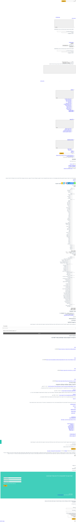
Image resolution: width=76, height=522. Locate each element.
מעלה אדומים (68, 224)
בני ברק (69, 205)
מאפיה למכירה (68, 286)
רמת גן (69, 239)
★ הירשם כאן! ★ (65, 45)
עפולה (69, 227)
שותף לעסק (69, 148)
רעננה (69, 240)
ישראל (71, 199)
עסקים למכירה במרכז (66, 296)
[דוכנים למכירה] (72, 515)
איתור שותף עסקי (68, 103)
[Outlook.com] (67, 183)
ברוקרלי (65, 450)
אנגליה (71, 193)
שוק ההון (70, 304)
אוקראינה (68, 190)
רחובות (69, 237)
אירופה (71, 189)
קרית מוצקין (68, 235)
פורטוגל (71, 248)
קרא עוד (74, 180)
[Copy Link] (62, 183)
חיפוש (72, 309)
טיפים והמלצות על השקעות (68, 168)
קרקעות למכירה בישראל (67, 130)
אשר (72, 308)
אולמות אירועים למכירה (66, 278)
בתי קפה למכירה (67, 279)
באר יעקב (68, 202)
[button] (66, 41)
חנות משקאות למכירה (66, 285)
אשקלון (69, 201)
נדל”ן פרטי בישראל (68, 128)
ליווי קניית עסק (69, 107)
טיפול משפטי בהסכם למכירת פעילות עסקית (69, 390)
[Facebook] (73, 183)
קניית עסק (69, 150)
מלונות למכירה (68, 289)
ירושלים (69, 218)
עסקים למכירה (71, 110)
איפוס (74, 308)
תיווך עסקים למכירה (68, 98)
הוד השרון (68, 210)
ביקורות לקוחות (73, 409)
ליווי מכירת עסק (68, 108)
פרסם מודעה (74, 18)
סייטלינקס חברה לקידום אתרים (56, 450)
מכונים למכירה (68, 287)
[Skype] (64, 183)
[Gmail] (66, 183)
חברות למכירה (68, 283)
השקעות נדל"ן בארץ (67, 258)
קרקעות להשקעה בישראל (67, 131)
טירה (69, 217)
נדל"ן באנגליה (66, 266)
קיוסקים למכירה (67, 302)
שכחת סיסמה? (71, 42)
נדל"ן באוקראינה (65, 265)
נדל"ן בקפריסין (66, 270)
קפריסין (71, 249)
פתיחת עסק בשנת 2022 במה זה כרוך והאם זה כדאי (67, 395)
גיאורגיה (69, 191)
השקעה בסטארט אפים (66, 281)
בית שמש (68, 204)
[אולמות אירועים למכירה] (72, 514)
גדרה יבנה (68, 209)
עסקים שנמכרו (71, 111)
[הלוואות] (72, 516)
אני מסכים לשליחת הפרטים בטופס (9, 330)
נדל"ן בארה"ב (66, 267)
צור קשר (72, 152)
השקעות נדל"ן (70, 257)
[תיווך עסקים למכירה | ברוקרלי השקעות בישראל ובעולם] (68, 9)
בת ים (69, 206)
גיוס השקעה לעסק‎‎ (68, 105)
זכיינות (69, 282)
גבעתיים (69, 208)
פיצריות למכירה (67, 299)
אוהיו (69, 195)
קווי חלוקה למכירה (67, 301)
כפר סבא (68, 219)
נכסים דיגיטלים (70, 275)
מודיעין (69, 222)
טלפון (73, 61)
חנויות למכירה (68, 284)
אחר (71, 188)
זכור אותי (70, 44)
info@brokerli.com (72, 417)
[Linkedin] (69, 183)
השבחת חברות (72, 165)
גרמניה (69, 192)
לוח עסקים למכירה (73, 434)
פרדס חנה (68, 228)
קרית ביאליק (68, 232)
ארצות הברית (70, 194)
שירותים (72, 89)
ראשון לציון (68, 236)
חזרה (57, 127)
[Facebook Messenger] (71, 183)
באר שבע (68, 203)
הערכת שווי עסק (68, 101)
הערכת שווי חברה (68, 100)
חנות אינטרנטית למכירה (66, 276)
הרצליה (69, 211)
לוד (69, 221)
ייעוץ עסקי (69, 102)
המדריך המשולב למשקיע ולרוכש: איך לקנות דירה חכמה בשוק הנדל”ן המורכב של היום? (62, 386)
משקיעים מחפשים (70, 139)
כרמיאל (69, 220)
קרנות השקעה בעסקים (67, 104)
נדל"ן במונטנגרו (65, 269)
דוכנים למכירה (68, 280)
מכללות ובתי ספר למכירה (66, 288)
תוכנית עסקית (69, 109)
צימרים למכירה (67, 300)
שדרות (69, 241)
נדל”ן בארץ (72, 119)
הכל (74, 186)
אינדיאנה (68, 196)
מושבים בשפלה (67, 223)
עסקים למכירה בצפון (67, 297)
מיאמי (69, 197)
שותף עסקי (68, 303)
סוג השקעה (74, 253)
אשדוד (69, 200)
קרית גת (69, 233)
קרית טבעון (68, 234)
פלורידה (69, 198)
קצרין (69, 231)
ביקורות (72, 151)
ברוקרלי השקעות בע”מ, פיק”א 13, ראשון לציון (68, 419)
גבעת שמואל (68, 207)
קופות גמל (68, 306)
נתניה (69, 225)
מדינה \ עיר (74, 185)
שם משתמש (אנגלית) (70, 31)
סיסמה (72, 32)
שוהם (69, 242)
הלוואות (71, 256)
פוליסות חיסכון (68, 305)
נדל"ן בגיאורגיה (65, 268)
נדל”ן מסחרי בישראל (68, 129)
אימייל (73, 51)
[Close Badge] (75, 455)
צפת (69, 230)
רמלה (69, 238)
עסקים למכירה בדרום (66, 295)
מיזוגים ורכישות (68, 106)
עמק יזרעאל (68, 226)
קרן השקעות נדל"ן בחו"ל (66, 271)
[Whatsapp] (75, 183)
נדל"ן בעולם (68, 264)
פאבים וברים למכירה (67, 298)
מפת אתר (48, 450)
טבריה (69, 216)
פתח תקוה (68, 229)
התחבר (72, 43)
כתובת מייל (5, 326)
